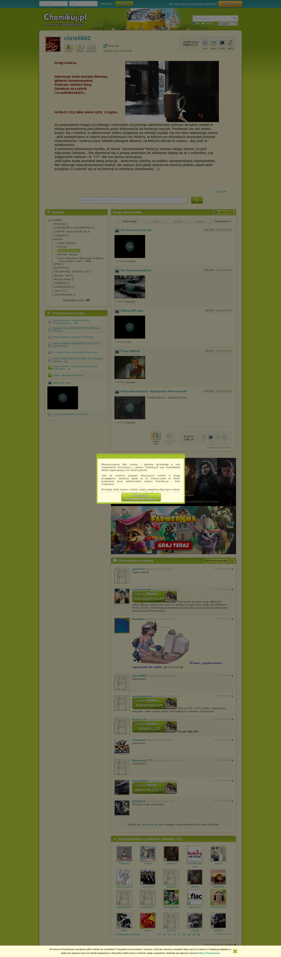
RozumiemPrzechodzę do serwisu (141, 497)
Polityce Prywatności (208, 953)
